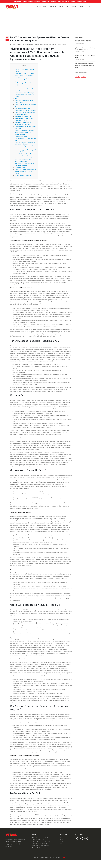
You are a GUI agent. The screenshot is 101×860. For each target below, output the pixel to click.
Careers (73, 6)
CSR (67, 6)
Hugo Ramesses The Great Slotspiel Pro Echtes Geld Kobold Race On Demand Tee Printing (84, 65)
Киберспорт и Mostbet (21, 136)
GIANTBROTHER (72, 857)
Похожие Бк (18, 87)
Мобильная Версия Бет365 (23, 116)
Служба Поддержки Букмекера (24, 130)
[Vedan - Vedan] (12, 7)
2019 (83, 76)
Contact (81, 6)
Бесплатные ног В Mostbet (23, 175)
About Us (62, 837)
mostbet (24, 237)
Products (53, 6)
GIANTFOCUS (65, 857)
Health (61, 6)
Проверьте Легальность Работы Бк (25, 158)
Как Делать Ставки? (21, 167)
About (45, 6)
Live (16, 98)
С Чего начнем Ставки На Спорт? (24, 93)
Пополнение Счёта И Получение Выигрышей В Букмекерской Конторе (24, 75)
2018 (77, 76)
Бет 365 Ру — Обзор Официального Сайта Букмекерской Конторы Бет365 (25, 171)
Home (39, 6)
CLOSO (70, 857)
